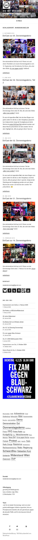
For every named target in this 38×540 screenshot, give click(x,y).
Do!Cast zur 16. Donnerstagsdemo (17, 240)
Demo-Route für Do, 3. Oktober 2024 (14, 350)
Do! (18, 423)
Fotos (5, 431)
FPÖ (10, 431)
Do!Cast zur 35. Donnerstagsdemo (17, 35)
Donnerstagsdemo (14, 427)
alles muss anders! (9, 113)
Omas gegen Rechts (23, 437)
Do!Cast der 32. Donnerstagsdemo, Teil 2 (19, 81)
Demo (19, 419)
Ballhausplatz (14, 416)
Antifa (11, 413)
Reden (19, 447)
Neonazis (5, 437)
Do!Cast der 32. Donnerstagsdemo (17, 140)
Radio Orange (7, 444)
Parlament (32, 437)
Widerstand (17, 455)
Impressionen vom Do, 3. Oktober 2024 (15, 344)
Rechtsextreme (26, 444)
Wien (27, 455)
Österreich (6, 459)
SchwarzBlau (10, 451)
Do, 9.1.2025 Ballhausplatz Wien (12, 339)
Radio (28, 441)
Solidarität (6, 455)
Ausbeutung (6, 416)
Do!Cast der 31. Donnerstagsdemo (17, 198)
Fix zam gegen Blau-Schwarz (12, 333)
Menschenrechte (22, 434)
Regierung (27, 447)
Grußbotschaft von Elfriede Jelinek (13, 322)
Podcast (5, 441)
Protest (13, 440)
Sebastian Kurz (24, 450)
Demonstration (9, 423)
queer (19, 441)
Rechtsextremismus (10, 447)
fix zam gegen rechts (16, 68)
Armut (26, 413)
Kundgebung (7, 434)
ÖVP (13, 458)
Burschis (5, 420)
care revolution (12, 420)
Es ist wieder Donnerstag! (12, 12)
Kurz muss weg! (8, 229)
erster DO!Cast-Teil (15, 124)
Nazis (30, 435)
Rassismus (17, 444)
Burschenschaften (27, 416)
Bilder (20, 416)
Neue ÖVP (12, 437)
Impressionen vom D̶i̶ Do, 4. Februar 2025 (15, 305)
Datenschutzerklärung (9, 533)
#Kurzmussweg (6, 413)
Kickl (24, 431)
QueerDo (23, 441)
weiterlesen (6, 73)
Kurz (14, 435)
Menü (20, 21)
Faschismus (28, 428)
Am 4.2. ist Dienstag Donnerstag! (13, 327)
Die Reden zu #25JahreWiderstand (13, 310)
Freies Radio (17, 431)
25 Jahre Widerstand (9, 316)
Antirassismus (19, 413)
